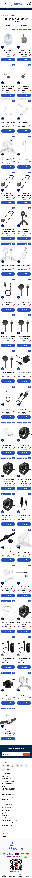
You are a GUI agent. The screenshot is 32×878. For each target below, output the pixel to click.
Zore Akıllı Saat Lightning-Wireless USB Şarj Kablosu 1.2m (8, 159)
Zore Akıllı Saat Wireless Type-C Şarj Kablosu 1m (8, 587)
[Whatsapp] (3, 769)
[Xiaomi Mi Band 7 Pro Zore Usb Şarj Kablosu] (24, 396)
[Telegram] (8, 769)
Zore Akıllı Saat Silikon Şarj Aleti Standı (8, 51)
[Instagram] (3, 765)
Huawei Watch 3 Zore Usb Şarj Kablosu (24, 480)
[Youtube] (8, 765)
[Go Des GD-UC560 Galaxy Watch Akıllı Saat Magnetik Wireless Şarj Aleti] (24, 217)
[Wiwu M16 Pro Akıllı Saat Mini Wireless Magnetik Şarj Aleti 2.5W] (24, 253)
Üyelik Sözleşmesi (6, 813)
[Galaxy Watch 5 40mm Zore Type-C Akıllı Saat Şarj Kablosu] (8, 217)
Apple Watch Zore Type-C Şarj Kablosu (8, 266)
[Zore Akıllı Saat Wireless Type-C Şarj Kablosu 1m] (8, 574)
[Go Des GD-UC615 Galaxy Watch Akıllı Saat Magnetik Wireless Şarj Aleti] (24, 74)
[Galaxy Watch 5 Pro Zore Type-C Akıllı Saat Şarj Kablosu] (8, 181)
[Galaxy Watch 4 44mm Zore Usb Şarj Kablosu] (24, 324)
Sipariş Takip (5, 833)
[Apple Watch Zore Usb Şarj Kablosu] (8, 717)
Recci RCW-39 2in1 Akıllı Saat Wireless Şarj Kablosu (8, 123)
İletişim (3, 786)
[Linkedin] (21, 765)
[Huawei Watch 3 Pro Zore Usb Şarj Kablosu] (8, 503)
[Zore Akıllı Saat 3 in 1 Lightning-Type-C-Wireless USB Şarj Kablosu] (24, 110)
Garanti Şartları (5, 815)
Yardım (3, 831)
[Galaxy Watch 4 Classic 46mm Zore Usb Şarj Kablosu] (24, 288)
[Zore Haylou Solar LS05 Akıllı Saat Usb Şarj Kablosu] (8, 288)
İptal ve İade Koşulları (7, 792)
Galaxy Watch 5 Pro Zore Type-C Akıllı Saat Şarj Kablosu (8, 194)
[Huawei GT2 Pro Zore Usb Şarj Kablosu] (24, 610)
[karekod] (16, 865)
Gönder (26, 754)
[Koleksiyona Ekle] (3, 55)
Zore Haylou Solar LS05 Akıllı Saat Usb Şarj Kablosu (8, 301)
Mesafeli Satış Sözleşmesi (8, 797)
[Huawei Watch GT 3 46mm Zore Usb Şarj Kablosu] (24, 431)
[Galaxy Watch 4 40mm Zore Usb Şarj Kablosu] (8, 360)
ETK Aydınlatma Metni (7, 783)
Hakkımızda (5, 776)
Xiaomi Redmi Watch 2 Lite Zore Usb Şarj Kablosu (8, 409)
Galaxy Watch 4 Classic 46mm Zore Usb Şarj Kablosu (24, 301)
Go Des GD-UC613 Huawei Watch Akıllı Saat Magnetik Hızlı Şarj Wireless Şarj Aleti (8, 87)
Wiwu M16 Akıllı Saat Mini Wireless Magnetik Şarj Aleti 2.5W (8, 445)
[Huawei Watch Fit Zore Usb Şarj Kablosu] (24, 574)
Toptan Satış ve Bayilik (7, 823)
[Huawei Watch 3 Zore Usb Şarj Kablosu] (24, 467)
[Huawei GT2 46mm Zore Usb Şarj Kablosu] (24, 682)
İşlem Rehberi (5, 802)
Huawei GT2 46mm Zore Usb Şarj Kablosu (24, 694)
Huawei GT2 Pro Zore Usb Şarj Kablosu (24, 623)
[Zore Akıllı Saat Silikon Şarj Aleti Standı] (8, 38)
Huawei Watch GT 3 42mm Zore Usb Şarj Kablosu (8, 480)
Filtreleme (24, 25)
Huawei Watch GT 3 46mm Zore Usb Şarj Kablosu (24, 444)
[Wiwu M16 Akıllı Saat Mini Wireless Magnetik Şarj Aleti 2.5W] (8, 431)
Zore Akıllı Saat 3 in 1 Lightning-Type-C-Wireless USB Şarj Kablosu (24, 123)
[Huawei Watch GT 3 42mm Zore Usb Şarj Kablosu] (8, 467)
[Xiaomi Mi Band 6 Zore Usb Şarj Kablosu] (8, 646)
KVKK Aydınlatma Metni (8, 781)
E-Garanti (4, 836)
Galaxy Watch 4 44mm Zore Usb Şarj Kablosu (24, 337)
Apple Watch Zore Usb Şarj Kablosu (8, 730)
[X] (17, 765)
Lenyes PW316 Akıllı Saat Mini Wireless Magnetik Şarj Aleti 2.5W (24, 51)
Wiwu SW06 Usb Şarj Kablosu (8, 551)
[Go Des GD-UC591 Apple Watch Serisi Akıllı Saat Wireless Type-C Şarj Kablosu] (24, 145)
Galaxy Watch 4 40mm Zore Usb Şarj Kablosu (8, 373)
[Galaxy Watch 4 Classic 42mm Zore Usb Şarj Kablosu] (8, 324)
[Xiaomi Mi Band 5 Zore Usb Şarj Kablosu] (24, 646)
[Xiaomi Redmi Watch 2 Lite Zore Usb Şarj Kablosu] (8, 396)
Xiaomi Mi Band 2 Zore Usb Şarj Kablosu (24, 516)
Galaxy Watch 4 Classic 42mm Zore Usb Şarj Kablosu (8, 337)
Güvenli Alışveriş (6, 810)
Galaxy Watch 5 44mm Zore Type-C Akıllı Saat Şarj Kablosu (24, 194)
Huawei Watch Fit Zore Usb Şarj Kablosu (24, 587)
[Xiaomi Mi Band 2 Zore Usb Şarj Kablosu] (24, 503)
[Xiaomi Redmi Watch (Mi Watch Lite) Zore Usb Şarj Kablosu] (24, 360)
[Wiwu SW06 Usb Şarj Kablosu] (8, 539)
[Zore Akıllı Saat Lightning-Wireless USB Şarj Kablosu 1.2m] (8, 145)
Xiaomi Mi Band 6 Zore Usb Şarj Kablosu (8, 659)
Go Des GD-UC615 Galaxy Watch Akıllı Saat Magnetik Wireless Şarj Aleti (24, 87)
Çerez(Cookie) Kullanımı (8, 794)
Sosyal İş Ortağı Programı (8, 818)
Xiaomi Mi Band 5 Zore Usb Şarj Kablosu (24, 659)
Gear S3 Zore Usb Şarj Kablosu (8, 694)
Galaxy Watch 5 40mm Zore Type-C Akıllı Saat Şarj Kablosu (8, 230)
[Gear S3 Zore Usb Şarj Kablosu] (8, 682)
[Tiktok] (12, 765)
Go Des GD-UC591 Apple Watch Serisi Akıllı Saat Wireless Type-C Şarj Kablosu (24, 159)
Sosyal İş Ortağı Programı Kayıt (9, 820)
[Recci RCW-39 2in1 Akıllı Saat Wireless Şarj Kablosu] (8, 110)
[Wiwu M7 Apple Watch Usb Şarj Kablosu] (8, 610)
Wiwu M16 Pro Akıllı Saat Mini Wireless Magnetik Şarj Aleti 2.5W (24, 266)
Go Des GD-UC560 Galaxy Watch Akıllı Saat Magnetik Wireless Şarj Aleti (24, 230)
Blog (3, 828)
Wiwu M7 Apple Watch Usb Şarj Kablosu (8, 623)
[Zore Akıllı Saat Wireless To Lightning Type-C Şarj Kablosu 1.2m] (24, 539)
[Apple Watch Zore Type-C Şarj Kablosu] (8, 253)
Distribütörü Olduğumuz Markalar (10, 807)
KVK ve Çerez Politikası (7, 778)
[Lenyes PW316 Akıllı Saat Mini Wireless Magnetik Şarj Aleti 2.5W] (24, 38)
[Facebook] (26, 765)
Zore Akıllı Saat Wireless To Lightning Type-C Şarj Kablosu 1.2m (24, 552)
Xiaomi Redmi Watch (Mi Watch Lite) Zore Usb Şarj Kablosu (24, 373)
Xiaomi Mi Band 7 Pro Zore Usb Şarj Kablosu (24, 409)
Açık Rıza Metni (6, 799)
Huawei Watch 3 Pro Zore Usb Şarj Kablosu (8, 516)
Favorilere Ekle (14, 55)
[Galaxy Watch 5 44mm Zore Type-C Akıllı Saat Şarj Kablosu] (24, 181)
